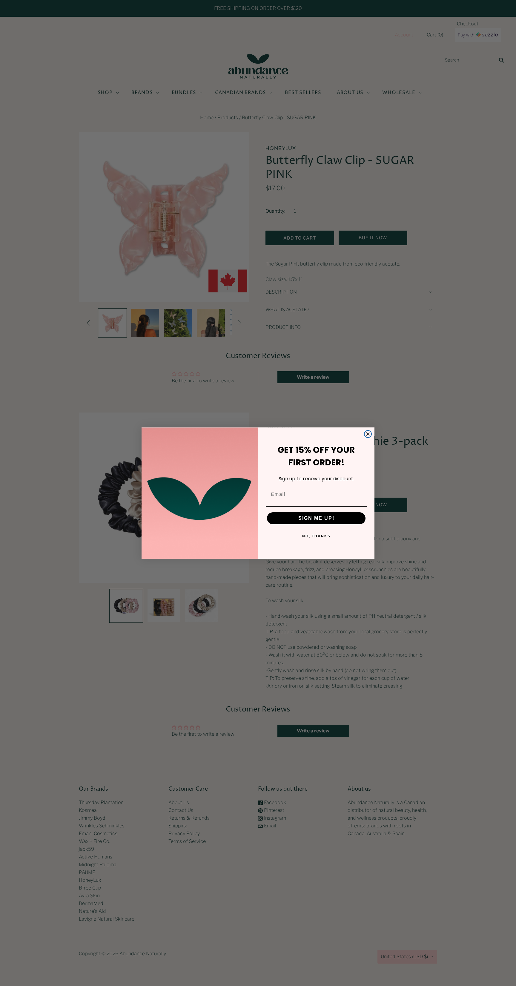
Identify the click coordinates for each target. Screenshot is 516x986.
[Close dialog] (367, 434)
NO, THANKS (316, 536)
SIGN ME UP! (316, 518)
